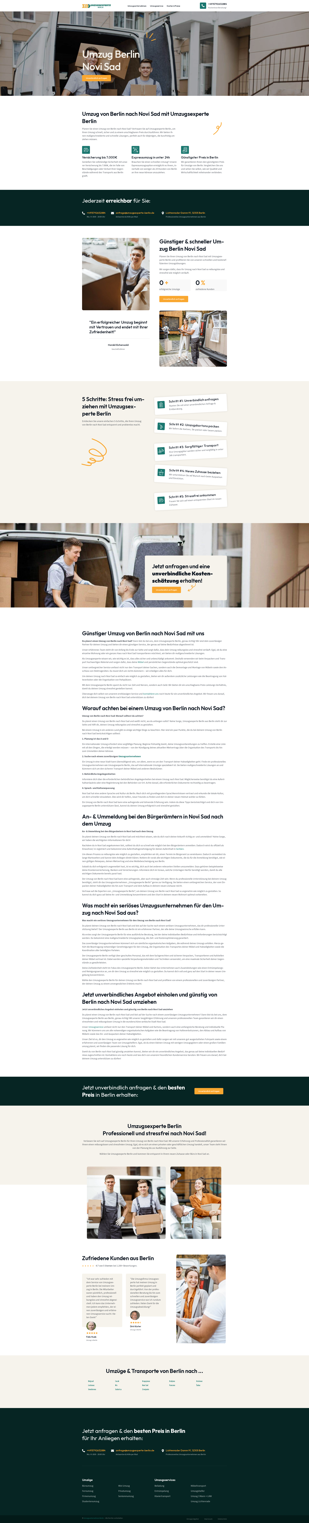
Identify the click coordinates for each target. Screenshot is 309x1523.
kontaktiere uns (151, 693)
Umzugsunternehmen (137, 6)
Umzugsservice (156, 6)
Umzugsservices (164, 1480)
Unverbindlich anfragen (96, 78)
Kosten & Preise (173, 6)
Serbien (180, 849)
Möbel (141, 662)
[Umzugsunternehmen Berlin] (96, 6)
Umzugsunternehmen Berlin (94, 1518)
